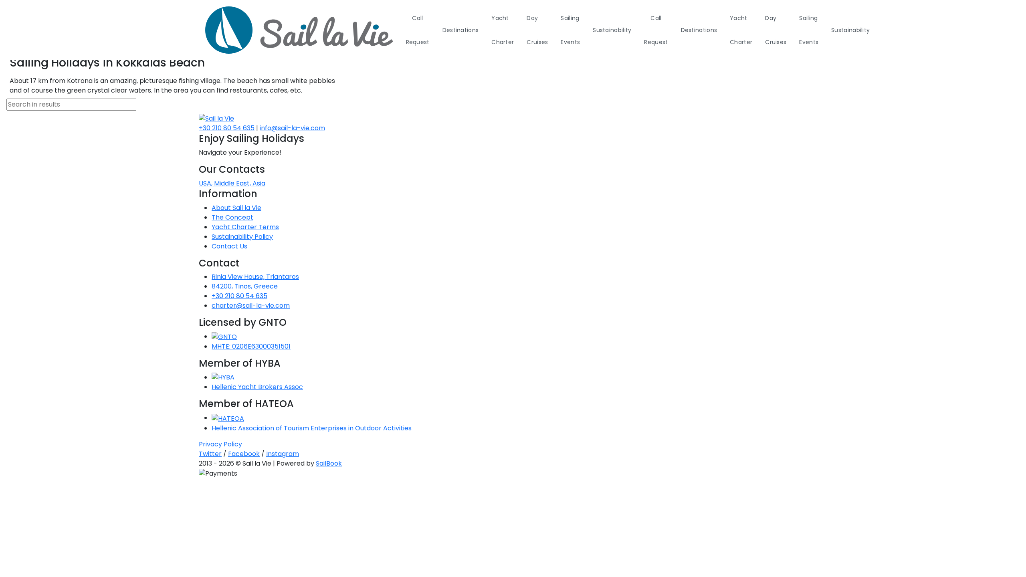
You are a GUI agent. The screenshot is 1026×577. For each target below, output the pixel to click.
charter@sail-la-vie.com (251, 305)
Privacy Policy (220, 444)
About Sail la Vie (236, 207)
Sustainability (612, 30)
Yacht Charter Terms (245, 227)
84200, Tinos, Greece (245, 286)
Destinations (460, 30)
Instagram (282, 453)
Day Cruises (537, 30)
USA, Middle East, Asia (232, 183)
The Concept (232, 217)
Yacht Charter (502, 30)
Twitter (210, 453)
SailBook (329, 463)
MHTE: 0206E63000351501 (251, 346)
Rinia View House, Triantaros (255, 276)
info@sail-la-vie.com (292, 128)
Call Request (418, 30)
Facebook (244, 453)
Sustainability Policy (242, 236)
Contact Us (229, 246)
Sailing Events (570, 30)
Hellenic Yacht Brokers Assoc (257, 386)
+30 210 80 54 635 (226, 128)
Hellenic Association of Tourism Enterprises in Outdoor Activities (312, 428)
